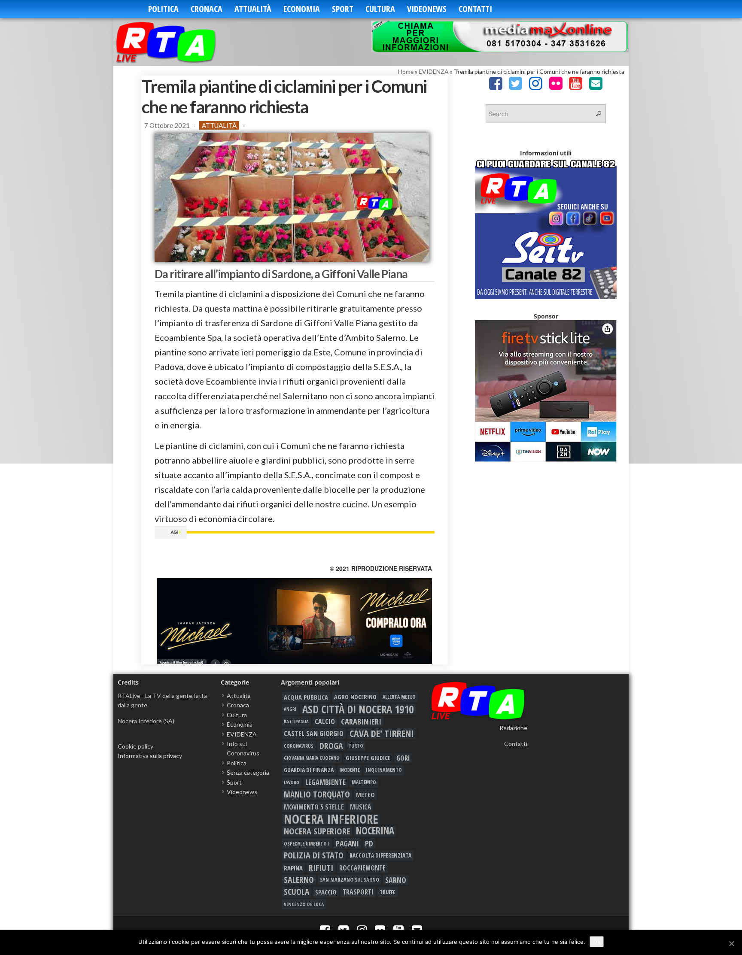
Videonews (427, 9)
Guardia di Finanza (309, 770)
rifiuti (321, 868)
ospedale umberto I (307, 843)
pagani (347, 843)
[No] (731, 943)
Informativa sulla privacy (150, 755)
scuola (296, 892)
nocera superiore (317, 831)
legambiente (325, 782)
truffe (387, 892)
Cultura (380, 9)
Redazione (513, 727)
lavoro (291, 782)
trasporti (358, 892)
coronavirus (298, 746)
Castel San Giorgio (314, 733)
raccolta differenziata (380, 855)
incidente (350, 770)
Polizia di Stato (314, 855)
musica (360, 807)
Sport (342, 9)
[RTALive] (178, 42)
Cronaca (206, 9)
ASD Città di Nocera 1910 (358, 709)
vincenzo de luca (304, 904)
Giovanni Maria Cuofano (312, 758)
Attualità (252, 9)
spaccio (326, 892)
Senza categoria (248, 772)
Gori (403, 758)
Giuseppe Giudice (368, 758)
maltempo (364, 782)
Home (406, 71)
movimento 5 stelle (314, 807)
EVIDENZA (434, 71)
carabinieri (361, 721)
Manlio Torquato (317, 794)
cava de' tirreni (382, 733)
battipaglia (296, 722)
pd (369, 843)
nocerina (375, 831)
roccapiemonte (362, 868)
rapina (293, 868)
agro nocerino (355, 697)
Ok (596, 941)
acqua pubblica (306, 697)
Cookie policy (135, 746)
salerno (299, 880)
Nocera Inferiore (331, 819)
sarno (395, 880)
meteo (365, 794)
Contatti (475, 9)
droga (331, 746)
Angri (290, 709)
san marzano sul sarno (349, 879)
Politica (163, 9)
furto (356, 745)
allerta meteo (399, 697)
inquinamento (384, 769)
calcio (325, 721)
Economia (301, 9)
